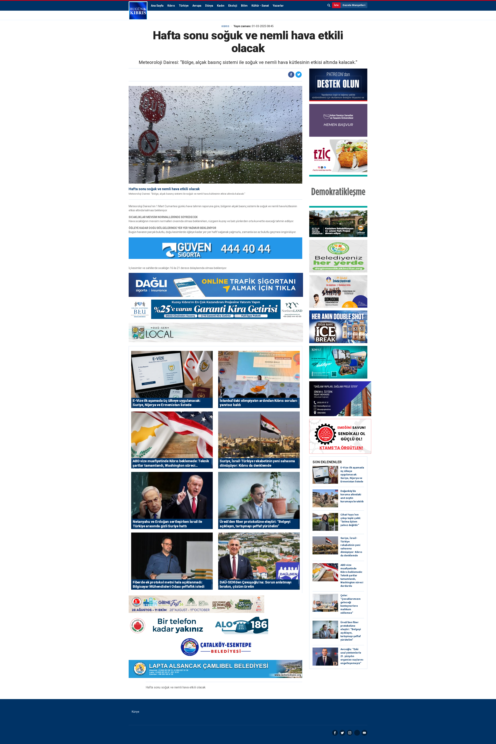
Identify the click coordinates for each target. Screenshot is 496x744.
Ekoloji (232, 5)
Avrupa (196, 5)
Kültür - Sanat (260, 5)
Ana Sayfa (157, 5)
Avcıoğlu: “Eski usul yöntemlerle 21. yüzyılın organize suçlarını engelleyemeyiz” (351, 656)
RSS (357, 733)
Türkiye (184, 5)
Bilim (244, 5)
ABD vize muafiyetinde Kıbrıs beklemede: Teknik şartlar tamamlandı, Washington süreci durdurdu (351, 575)
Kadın (220, 5)
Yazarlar (278, 5)
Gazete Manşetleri (354, 5)
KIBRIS (225, 26)
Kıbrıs (171, 5)
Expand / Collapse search (329, 5)
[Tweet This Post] (298, 74)
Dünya (209, 5)
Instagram (350, 733)
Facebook (335, 733)
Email (364, 733)
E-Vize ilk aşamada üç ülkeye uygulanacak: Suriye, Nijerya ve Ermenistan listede (352, 474)
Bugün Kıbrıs (138, 10)
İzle (336, 5)
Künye (135, 711)
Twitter (342, 733)
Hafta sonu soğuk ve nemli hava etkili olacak (164, 189)
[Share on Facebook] (291, 74)
